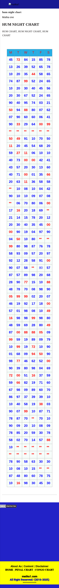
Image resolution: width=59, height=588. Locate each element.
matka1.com (29, 576)
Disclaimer (42, 566)
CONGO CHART (44, 569)
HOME (9, 569)
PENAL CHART (24, 569)
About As (16, 566)
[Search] (55, 5)
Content (28, 566)
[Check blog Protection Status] (8, 506)
